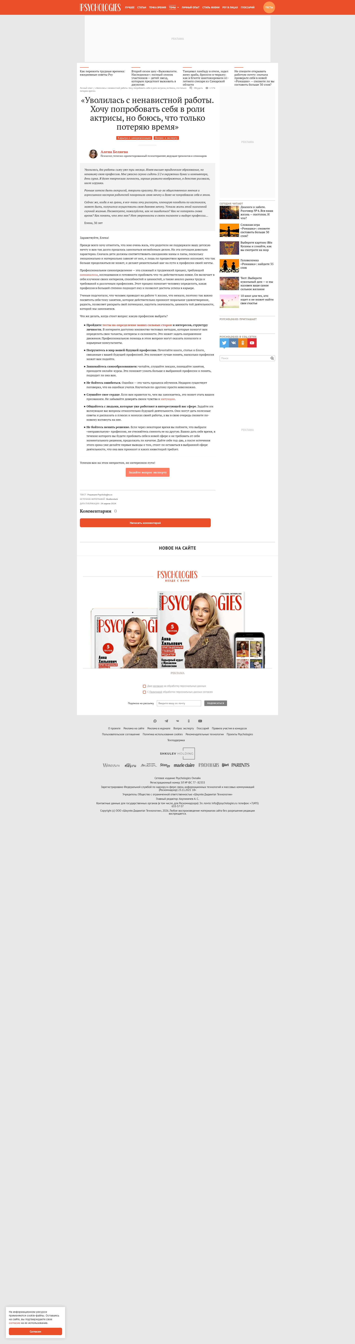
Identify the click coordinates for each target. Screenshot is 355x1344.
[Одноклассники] (189, 721)
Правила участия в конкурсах (229, 728)
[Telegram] (166, 721)
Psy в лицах (230, 7)
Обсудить (198, 88)
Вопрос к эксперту (166, 138)
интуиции (168, 399)
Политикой (155, 691)
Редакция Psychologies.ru (99, 494)
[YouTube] (200, 721)
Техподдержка (176, 740)
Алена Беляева (114, 151)
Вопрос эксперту (183, 728)
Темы (172, 7)
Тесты (269, 7)
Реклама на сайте (134, 728)
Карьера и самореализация (134, 138)
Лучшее (129, 7)
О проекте (114, 728)
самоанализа (89, 275)
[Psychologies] (100, 7)
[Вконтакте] (177, 721)
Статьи (141, 7)
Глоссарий (247, 7)
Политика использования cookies (163, 734)
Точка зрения (157, 7)
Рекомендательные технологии (205, 734)
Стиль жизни (210, 7)
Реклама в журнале (158, 728)
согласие (158, 686)
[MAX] (155, 721)
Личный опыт (191, 7)
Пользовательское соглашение (121, 734)
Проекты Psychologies (240, 734)
